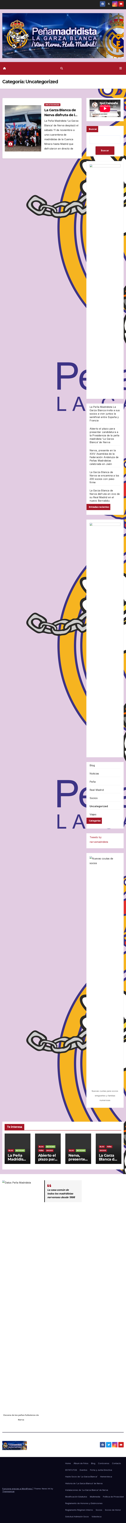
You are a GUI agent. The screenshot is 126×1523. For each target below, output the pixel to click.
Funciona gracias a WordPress (17, 1488)
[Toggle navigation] (121, 68)
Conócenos (103, 1463)
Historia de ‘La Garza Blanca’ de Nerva (83, 1483)
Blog (92, 765)
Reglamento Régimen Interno (79, 1510)
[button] (61, 68)
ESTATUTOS (71, 1470)
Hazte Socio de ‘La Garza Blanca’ (81, 1476)
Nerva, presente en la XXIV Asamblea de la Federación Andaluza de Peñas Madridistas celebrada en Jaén (104, 457)
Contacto (116, 1463)
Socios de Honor (113, 1510)
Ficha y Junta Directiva (101, 1470)
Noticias (94, 773)
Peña (93, 781)
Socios (94, 798)
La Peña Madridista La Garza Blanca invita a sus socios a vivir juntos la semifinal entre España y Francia (105, 413)
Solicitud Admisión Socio (77, 1516)
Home (68, 1463)
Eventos (83, 1470)
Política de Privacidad (113, 1496)
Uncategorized (52, 105)
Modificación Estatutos (76, 1496)
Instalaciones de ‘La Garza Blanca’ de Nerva (86, 1490)
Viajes (93, 814)
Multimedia (95, 1496)
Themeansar (8, 1491)
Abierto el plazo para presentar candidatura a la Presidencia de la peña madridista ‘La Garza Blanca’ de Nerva (104, 435)
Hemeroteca (106, 1476)
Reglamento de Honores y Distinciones (83, 1503)
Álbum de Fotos (81, 1463)
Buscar (93, 129)
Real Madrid (97, 789)
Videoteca (96, 1516)
